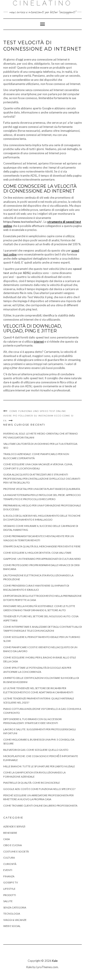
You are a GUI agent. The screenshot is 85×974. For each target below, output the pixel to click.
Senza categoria (14, 907)
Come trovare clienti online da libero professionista (40, 805)
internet (39, 341)
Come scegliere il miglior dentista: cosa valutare (37, 552)
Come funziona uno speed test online (38, 411)
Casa (6, 839)
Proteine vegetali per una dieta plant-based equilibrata (41, 488)
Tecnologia (11, 913)
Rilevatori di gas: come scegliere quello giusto (35, 749)
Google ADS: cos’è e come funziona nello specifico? (39, 789)
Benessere (10, 832)
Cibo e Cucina (12, 845)
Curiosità (9, 864)
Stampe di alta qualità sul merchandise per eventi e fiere (42, 546)
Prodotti (9, 895)
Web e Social (11, 926)
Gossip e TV (10, 882)
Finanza (8, 876)
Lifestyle (9, 888)
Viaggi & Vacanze (15, 920)
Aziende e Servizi (14, 826)
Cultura (9, 857)
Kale (55, 960)
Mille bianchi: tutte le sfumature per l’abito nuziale (39, 766)
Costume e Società (16, 851)
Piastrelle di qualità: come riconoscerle (31, 782)
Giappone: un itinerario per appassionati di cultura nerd (42, 558)
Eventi (7, 870)
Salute (8, 901)
